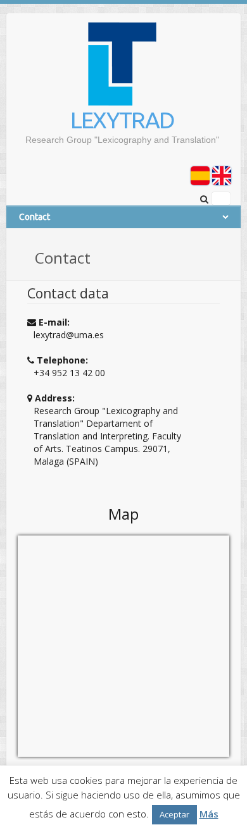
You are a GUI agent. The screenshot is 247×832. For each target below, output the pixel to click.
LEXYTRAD (122, 120)
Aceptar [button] (174, 814)
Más (209, 813)
